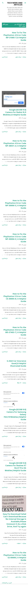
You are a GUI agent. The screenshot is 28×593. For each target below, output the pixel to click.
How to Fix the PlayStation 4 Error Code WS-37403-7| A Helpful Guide (15, 331)
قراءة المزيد (4, 57)
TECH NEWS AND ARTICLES (14, 3)
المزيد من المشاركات (7, 582)
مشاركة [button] (24, 57)
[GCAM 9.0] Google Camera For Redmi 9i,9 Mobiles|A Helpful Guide (14, 112)
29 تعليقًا (19, 382)
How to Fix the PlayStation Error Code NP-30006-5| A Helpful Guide (15, 204)
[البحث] (3, 3)
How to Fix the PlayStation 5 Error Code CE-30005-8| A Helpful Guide (15, 297)
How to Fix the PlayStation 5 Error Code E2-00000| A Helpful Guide (15, 556)
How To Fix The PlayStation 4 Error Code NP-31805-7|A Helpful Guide (15, 36)
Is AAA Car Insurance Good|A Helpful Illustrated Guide (16, 363)
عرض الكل (5, 24)
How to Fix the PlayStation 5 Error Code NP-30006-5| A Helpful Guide (15, 238)
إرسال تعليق (18, 57)
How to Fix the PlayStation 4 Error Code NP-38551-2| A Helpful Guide (15, 144)
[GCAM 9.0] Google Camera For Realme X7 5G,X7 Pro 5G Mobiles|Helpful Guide (15, 467)
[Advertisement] (14, 74)
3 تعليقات (19, 543)
